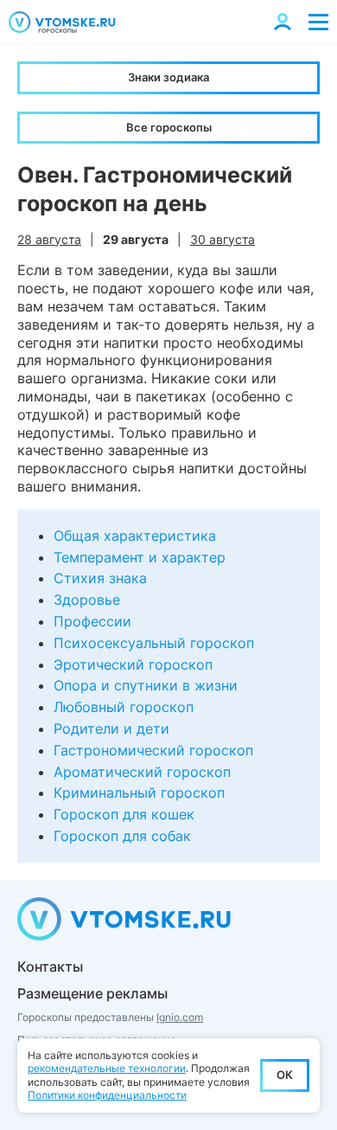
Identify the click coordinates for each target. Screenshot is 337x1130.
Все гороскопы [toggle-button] (169, 127)
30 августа (222, 239)
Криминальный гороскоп (139, 792)
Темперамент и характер (140, 557)
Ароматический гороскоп (142, 771)
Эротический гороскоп (133, 664)
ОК (285, 1075)
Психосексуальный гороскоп (154, 643)
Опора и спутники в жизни (146, 685)
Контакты (50, 966)
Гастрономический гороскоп (153, 750)
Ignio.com (179, 1017)
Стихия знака (100, 578)
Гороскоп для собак (122, 835)
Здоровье (87, 599)
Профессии (92, 621)
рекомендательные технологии (107, 1068)
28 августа (49, 239)
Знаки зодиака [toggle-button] (168, 77)
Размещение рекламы (92, 993)
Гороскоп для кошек (124, 814)
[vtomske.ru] (62, 22)
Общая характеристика (135, 535)
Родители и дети (111, 728)
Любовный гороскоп (124, 707)
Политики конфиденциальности (107, 1094)
